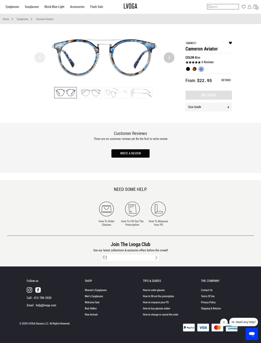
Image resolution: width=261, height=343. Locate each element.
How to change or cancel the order (160, 314)
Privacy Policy (208, 302)
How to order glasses (154, 290)
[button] (169, 57)
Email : (41, 305)
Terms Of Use (208, 296)
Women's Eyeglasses (96, 290)
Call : (39, 298)
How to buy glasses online (156, 308)
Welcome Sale (92, 302)
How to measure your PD (156, 302)
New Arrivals (91, 314)
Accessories (77, 7)
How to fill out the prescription (158, 296)
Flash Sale (96, 7)
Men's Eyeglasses (94, 296)
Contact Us (206, 290)
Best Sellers (91, 308)
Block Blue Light (54, 7)
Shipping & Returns (211, 308)
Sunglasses (32, 7)
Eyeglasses (12, 7)
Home (6, 19)
